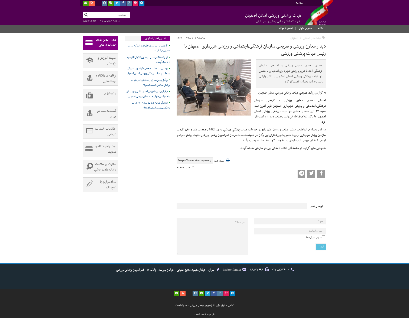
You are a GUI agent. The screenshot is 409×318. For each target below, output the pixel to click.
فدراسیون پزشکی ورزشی (315, 16)
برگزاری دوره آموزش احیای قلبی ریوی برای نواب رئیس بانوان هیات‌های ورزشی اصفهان (148, 94)
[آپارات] (135, 3)
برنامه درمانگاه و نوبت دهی (106, 78)
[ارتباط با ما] (86, 3)
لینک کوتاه (219, 161)
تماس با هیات (286, 28)
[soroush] (104, 3)
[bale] (111, 3)
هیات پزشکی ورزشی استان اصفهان (273, 18)
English (299, 3)
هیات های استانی (312, 38)
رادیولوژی (110, 93)
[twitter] (117, 3)
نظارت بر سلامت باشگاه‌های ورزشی (105, 166)
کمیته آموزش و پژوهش (107, 60)
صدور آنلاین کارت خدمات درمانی (106, 42)
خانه (320, 28)
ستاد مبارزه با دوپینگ (108, 184)
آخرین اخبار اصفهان (155, 38)
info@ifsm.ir (232, 270)
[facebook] (123, 3)
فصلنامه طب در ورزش (106, 113)
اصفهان (294, 38)
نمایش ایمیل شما (313, 237)
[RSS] (92, 3)
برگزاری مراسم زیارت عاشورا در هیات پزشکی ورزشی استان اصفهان (150, 82)
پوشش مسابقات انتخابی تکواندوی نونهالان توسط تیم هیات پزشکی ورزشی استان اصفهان (148, 71)
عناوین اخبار (305, 28)
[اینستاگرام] (129, 3)
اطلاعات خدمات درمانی (105, 131)
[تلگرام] (141, 3)
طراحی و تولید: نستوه (204, 314)
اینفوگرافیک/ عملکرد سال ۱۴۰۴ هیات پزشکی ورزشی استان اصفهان (151, 105)
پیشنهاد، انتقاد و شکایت (105, 149)
